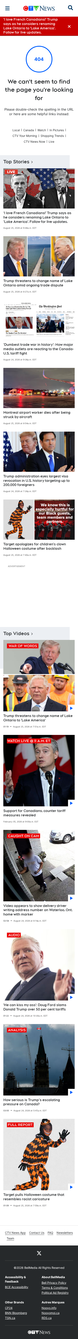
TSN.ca (10, 1318)
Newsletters (65, 1232)
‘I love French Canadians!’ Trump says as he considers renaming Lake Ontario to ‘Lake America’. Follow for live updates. (37, 217)
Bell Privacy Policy (54, 1282)
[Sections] (7, 8)
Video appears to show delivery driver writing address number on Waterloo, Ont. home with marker (38, 910)
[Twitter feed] (39, 1252)
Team (10, 1238)
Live (51, 141)
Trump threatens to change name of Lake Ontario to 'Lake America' (38, 718)
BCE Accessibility (16, 1287)
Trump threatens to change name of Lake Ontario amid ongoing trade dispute (38, 283)
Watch (41, 130)
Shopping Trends (52, 135)
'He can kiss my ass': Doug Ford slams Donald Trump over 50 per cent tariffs (34, 1007)
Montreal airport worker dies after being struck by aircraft (36, 415)
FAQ (50, 1232)
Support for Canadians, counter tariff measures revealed (34, 813)
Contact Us (36, 1232)
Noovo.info (49, 1308)
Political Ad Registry (55, 1292)
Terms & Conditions (55, 1287)
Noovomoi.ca (50, 1313)
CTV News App (15, 1232)
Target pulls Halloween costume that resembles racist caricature (33, 1197)
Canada (28, 130)
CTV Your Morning (24, 135)
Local (16, 130)
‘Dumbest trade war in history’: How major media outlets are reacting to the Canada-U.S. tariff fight (38, 349)
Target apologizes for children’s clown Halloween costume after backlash (34, 546)
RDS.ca (47, 1318)
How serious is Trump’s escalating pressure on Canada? (31, 1102)
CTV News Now (34, 141)
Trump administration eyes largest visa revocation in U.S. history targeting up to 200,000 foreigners (36, 480)
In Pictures (57, 130)
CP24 (8, 1308)
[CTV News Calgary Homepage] (39, 8)
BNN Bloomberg (16, 1313)
